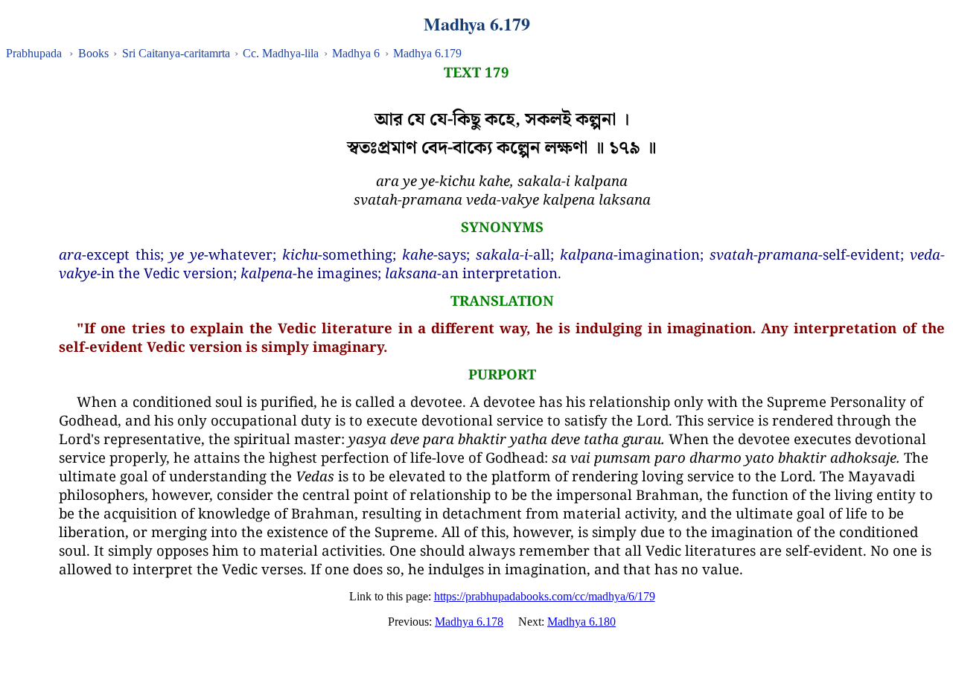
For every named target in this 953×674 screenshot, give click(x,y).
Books (93, 53)
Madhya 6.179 (427, 53)
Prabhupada (34, 53)
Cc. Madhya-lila (281, 53)
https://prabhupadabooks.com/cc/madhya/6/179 (544, 596)
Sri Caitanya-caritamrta (176, 53)
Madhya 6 (356, 53)
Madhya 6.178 (469, 621)
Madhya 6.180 (581, 621)
